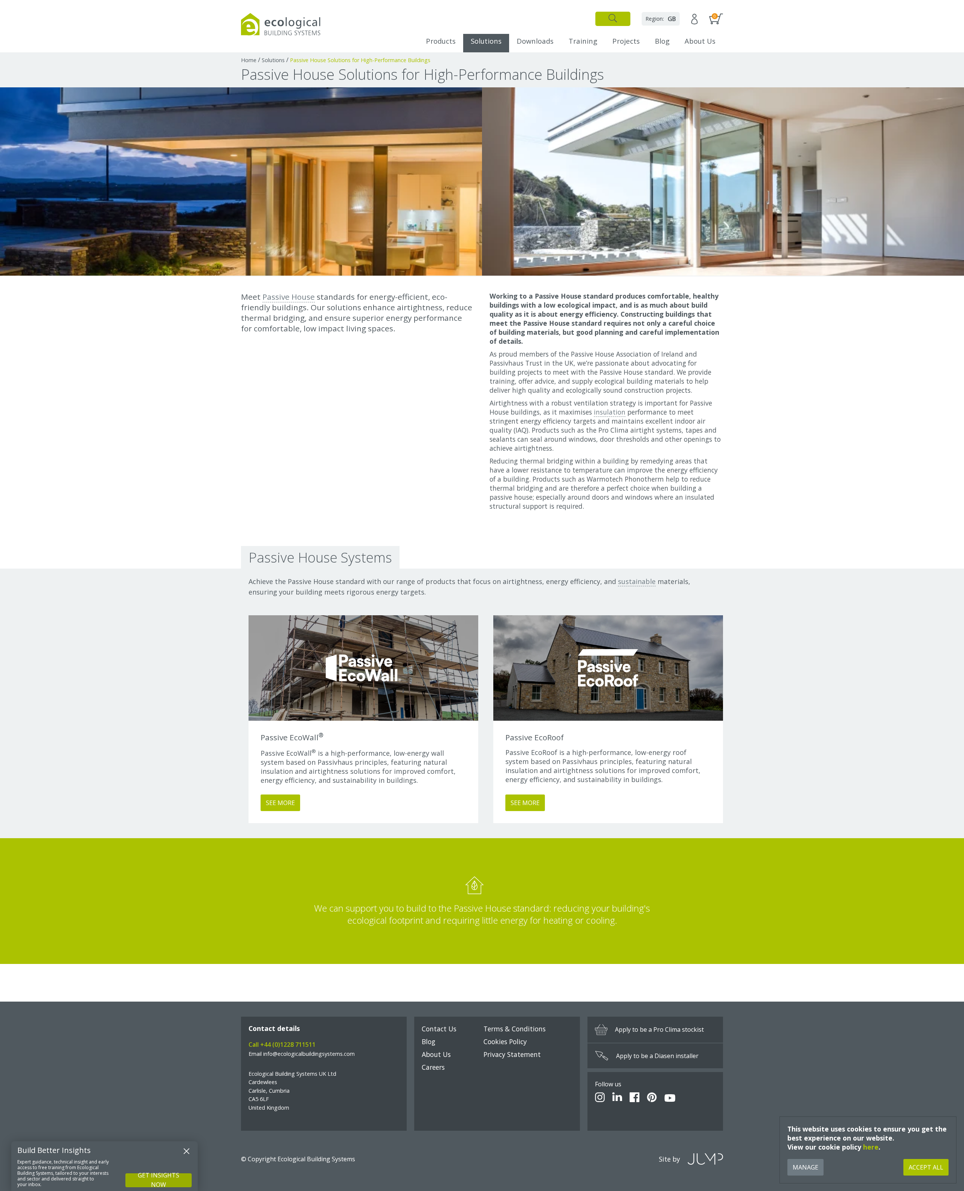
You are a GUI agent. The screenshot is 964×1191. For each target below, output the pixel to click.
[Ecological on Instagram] (600, 1098)
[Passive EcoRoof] (608, 668)
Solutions (486, 41)
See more (280, 803)
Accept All (926, 1167)
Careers (433, 1067)
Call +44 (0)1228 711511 (282, 1044)
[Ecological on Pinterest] (652, 1098)
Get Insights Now (158, 1180)
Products (441, 41)
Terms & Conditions (515, 1028)
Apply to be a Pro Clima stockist (659, 1029)
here (871, 1146)
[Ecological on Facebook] (634, 1098)
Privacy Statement (512, 1054)
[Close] (186, 1151)
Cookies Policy (505, 1041)
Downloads (535, 41)
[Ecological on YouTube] (670, 1098)
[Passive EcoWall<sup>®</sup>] (363, 668)
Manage (805, 1167)
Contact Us (439, 1028)
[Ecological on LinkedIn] (617, 1098)
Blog (662, 41)
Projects (626, 41)
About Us (700, 41)
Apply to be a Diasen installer (657, 1056)
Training (583, 41)
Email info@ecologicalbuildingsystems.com (302, 1053)
